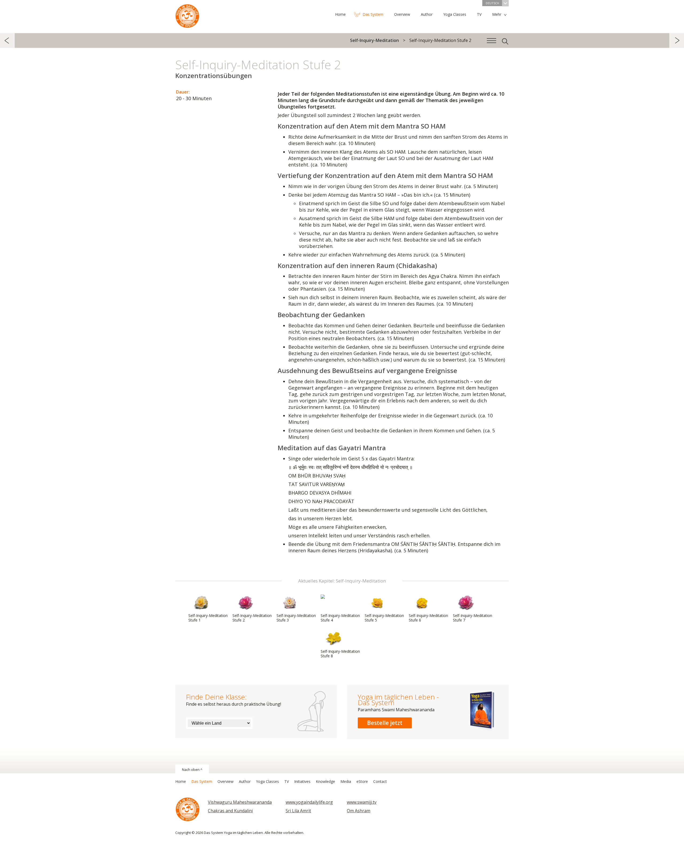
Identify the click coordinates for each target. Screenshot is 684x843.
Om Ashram (358, 811)
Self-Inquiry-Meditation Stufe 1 (208, 618)
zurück (7, 40)
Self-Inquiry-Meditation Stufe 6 (428, 618)
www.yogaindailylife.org (309, 802)
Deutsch (492, 3)
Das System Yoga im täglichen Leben (187, 14)
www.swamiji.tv (361, 802)
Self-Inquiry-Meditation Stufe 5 (384, 618)
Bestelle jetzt (384, 723)
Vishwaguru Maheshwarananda (240, 802)
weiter (676, 40)
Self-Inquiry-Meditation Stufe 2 (252, 618)
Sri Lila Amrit (298, 811)
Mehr (496, 14)
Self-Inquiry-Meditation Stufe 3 (296, 618)
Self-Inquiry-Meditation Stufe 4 (340, 618)
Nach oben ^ (192, 769)
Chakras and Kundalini (230, 811)
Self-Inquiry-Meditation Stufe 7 (472, 618)
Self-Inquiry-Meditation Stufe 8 (340, 653)
